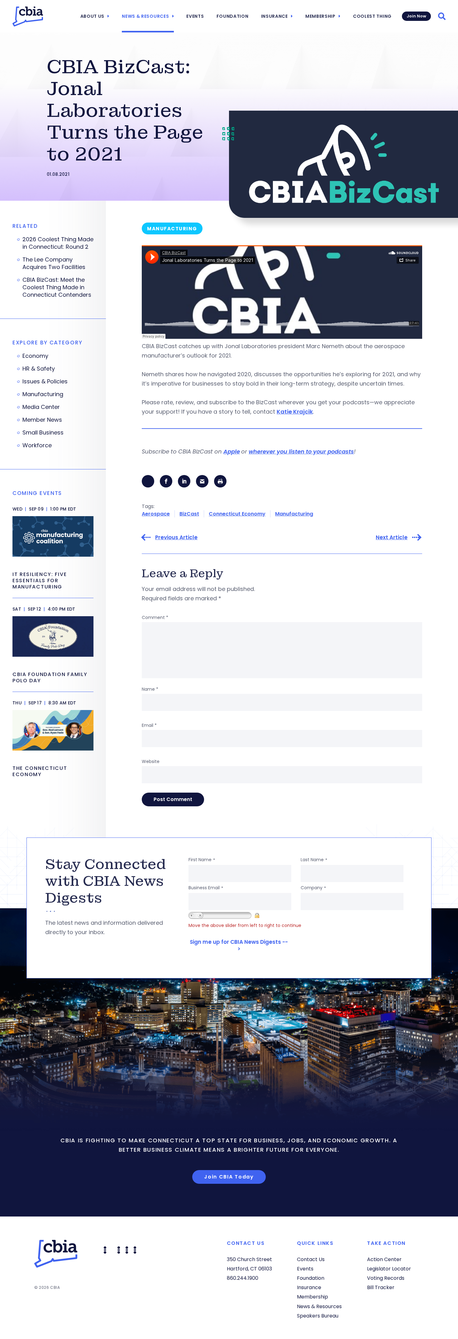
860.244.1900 (242, 1278)
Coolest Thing (372, 16)
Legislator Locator (389, 1268)
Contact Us (311, 1259)
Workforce (37, 445)
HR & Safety (38, 368)
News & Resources (145, 16)
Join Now (416, 16)
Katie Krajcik (295, 411)
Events (195, 16)
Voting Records (385, 1278)
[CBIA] (27, 16)
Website (151, 761)
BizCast (189, 513)
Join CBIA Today (229, 1176)
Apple (231, 451)
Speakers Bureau (317, 1315)
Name (150, 689)
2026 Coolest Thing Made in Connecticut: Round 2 (57, 243)
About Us (92, 16)
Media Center (41, 407)
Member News (42, 420)
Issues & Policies (45, 381)
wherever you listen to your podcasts (301, 451)
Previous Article (176, 537)
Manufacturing (294, 513)
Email (149, 725)
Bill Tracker (380, 1287)
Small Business (43, 432)
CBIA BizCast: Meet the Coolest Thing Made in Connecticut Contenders (56, 287)
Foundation (233, 16)
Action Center (384, 1259)
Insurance (274, 16)
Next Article (392, 537)
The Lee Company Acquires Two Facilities (53, 263)
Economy (35, 356)
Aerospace (156, 513)
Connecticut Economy (237, 513)
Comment (155, 617)
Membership (320, 16)
